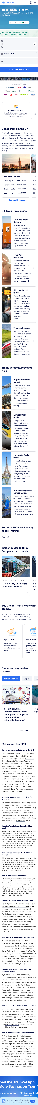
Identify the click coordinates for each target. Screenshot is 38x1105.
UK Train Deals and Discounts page (15, 937)
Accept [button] (34, 1102)
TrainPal (5, 836)
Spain (20, 513)
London (27, 1067)
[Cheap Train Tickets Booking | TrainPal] (8, 3)
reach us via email (12, 1055)
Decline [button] (27, 1102)
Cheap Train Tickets (9, 822)
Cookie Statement (29, 1099)
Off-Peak (20, 147)
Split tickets (10, 670)
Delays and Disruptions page (16, 1031)
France (16, 515)
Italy (15, 513)
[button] (35, 44)
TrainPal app (20, 851)
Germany (26, 513)
